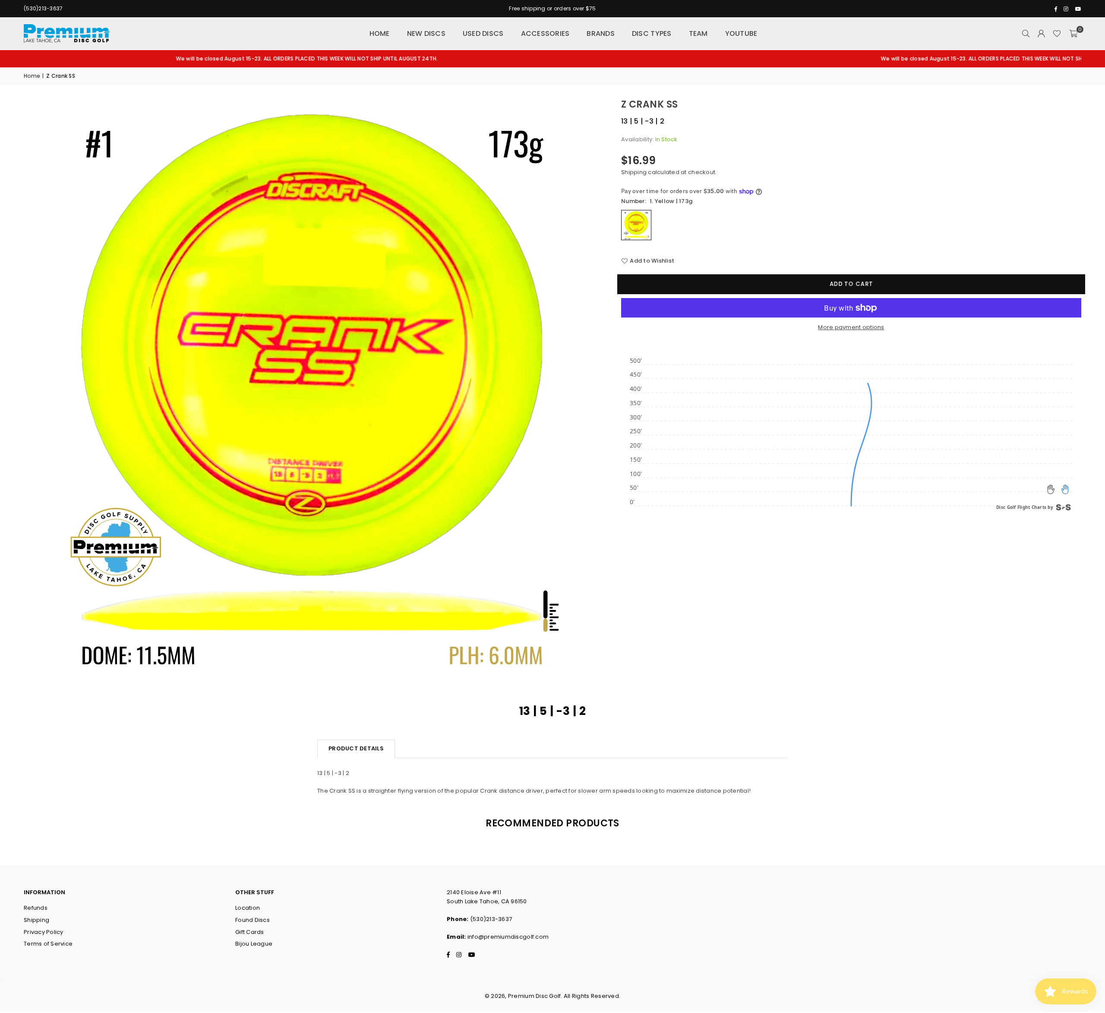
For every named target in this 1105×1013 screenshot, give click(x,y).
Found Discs (252, 920)
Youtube (741, 33)
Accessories (545, 33)
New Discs (426, 33)
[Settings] (1041, 33)
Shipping (634, 172)
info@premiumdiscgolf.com (508, 937)
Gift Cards (249, 932)
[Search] (1025, 33)
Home (379, 33)
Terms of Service (48, 944)
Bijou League (253, 944)
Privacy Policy (43, 932)
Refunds (35, 908)
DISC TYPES (652, 33)
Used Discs (483, 33)
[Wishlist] (1057, 33)
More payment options (851, 327)
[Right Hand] (1065, 489)
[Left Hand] (1051, 489)
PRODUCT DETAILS (356, 748)
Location (247, 908)
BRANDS (601, 33)
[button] (1073, 33)
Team (698, 33)
